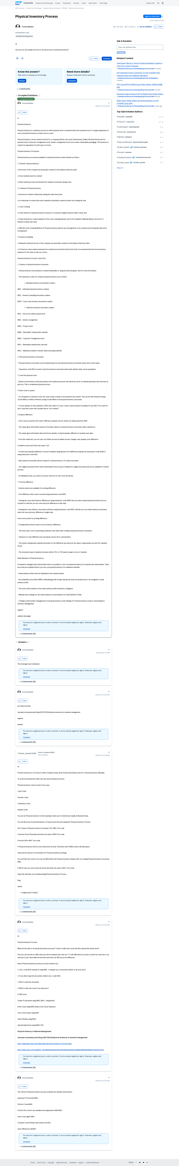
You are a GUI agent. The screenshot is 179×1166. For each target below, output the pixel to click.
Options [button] (162, 16)
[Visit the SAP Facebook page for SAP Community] (136, 1162)
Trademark (72, 1162)
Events (84, 3)
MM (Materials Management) (24, 36)
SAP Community (19, 8)
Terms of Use (41, 1162)
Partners (76, 3)
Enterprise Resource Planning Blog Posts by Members (138, 78)
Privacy (32, 1162)
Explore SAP (150, 3)
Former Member (28, 27)
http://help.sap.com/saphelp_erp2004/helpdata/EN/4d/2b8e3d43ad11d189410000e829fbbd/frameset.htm (61, 1050)
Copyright (51, 1162)
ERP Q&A (64, 8)
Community (28, 3)
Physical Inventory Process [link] (76, 8)
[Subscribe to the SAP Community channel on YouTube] (143, 1162)
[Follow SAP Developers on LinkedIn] (147, 1162)
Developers (67, 3)
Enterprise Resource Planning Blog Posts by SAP (136, 68)
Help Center (93, 3)
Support (81, 1162)
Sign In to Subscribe (152, 16)
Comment (107, 58)
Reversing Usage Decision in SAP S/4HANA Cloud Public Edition (140, 94)
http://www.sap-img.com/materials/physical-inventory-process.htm (45, 1044)
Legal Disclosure (61, 1162)
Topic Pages (103, 3)
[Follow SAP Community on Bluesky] (140, 1162)
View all (119, 168)
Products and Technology (44, 3)
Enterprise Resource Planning (51, 8)
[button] (155, 27)
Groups (57, 3)
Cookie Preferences (92, 1162)
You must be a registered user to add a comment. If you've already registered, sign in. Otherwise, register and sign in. (62, 624)
